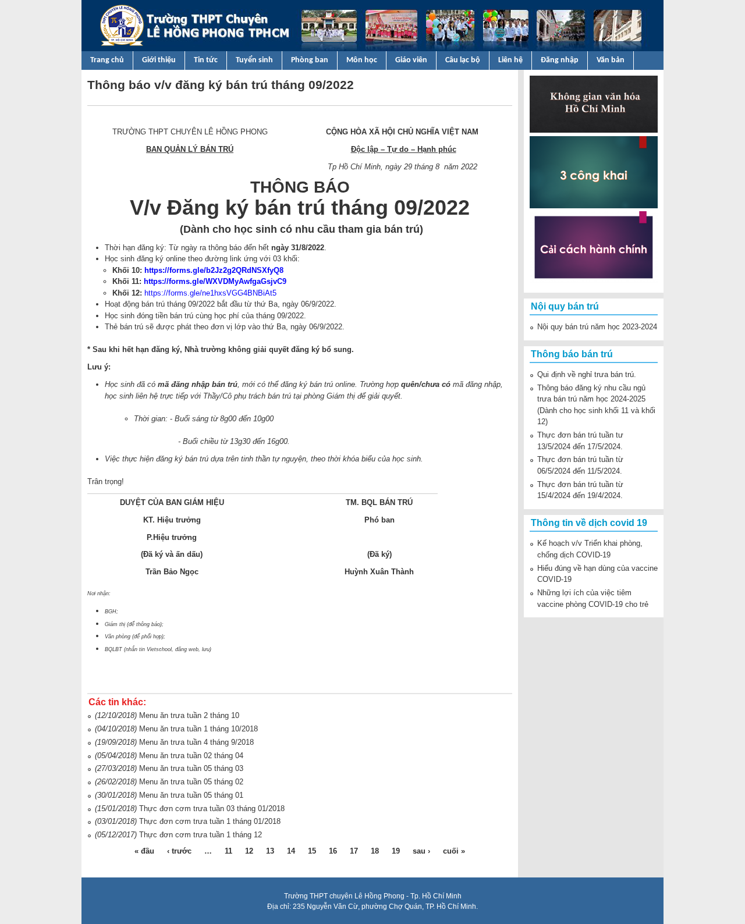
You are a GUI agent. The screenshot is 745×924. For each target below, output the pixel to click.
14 (291, 851)
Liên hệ (510, 60)
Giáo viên (411, 60)
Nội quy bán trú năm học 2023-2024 (597, 326)
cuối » (454, 851)
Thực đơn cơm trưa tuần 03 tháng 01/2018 (212, 808)
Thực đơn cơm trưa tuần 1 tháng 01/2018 (210, 821)
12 (249, 851)
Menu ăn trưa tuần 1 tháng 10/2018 (198, 728)
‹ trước (179, 851)
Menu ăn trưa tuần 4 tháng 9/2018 (196, 742)
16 (333, 851)
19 (396, 851)
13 (270, 851)
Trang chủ (107, 60)
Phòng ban (309, 60)
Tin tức (206, 60)
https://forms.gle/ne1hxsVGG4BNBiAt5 (210, 293)
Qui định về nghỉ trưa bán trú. (586, 374)
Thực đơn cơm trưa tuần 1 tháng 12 (200, 834)
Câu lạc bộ (462, 60)
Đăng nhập (560, 60)
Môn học (361, 60)
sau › (421, 851)
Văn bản (611, 60)
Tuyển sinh (254, 60)
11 (228, 851)
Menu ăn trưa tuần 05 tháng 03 (191, 768)
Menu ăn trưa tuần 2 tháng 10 (189, 715)
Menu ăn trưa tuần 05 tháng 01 (191, 795)
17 (354, 851)
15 (312, 851)
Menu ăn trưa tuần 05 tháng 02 (191, 781)
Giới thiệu (159, 60)
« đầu (144, 851)
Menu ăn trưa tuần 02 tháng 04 (191, 755)
